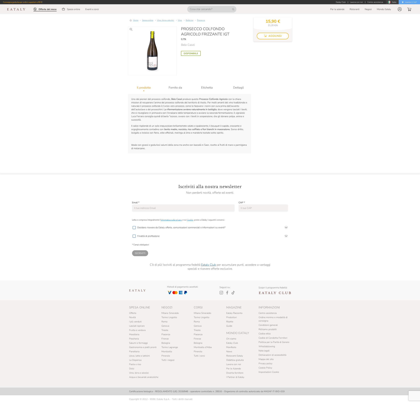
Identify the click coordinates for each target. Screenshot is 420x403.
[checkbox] (134, 228)
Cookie (190, 220)
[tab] (143, 87)
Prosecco (201, 20)
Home (135, 20)
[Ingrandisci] (131, 29)
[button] (400, 9)
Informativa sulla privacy (171, 220)
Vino (180, 20)
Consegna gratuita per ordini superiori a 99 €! (22, 2)
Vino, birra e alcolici (165, 20)
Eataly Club (208, 265)
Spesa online (147, 20)
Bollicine (189, 20)
